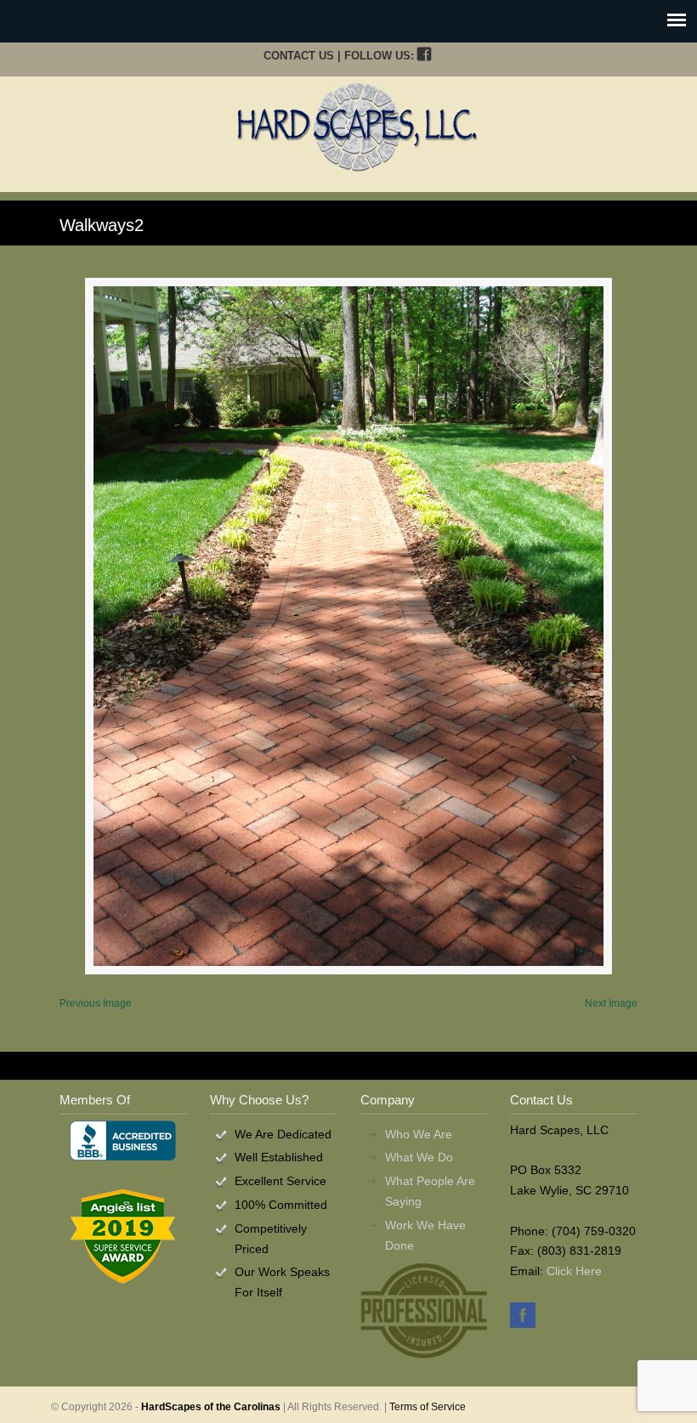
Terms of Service (427, 1407)
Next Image (611, 1003)
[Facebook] (424, 55)
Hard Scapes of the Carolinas (357, 127)
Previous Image (96, 1003)
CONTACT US (299, 55)
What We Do (419, 1157)
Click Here (574, 1271)
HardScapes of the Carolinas (210, 1407)
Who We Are (418, 1134)
